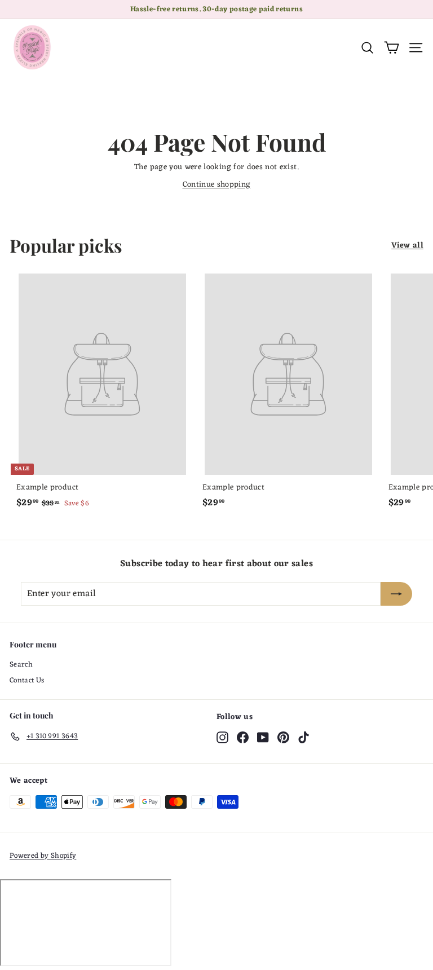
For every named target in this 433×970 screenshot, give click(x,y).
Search (21, 664)
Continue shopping (217, 185)
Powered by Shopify (43, 855)
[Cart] (391, 47)
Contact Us (27, 680)
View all (407, 246)
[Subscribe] (396, 594)
